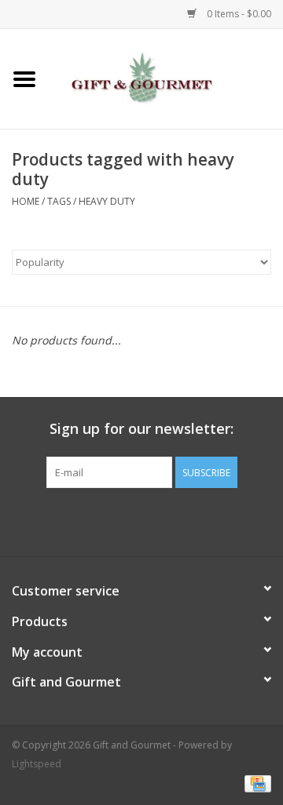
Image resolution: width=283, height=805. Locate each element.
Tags (59, 201)
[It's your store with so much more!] (166, 77)
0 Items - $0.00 (237, 13)
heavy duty (107, 201)
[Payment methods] (255, 783)
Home (25, 201)
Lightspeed (36, 763)
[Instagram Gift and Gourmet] (155, 520)
